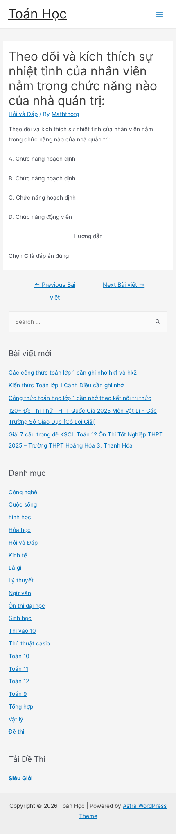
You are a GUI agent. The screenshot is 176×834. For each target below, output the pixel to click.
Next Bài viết (123, 285)
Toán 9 (18, 694)
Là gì (15, 567)
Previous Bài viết (54, 287)
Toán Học (37, 14)
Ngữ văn (20, 593)
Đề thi (16, 731)
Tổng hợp (21, 706)
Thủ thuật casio (29, 643)
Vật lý (16, 719)
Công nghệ (23, 492)
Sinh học (20, 618)
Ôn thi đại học (27, 605)
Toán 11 (18, 669)
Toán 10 (19, 656)
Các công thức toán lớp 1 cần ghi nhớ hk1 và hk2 (73, 372)
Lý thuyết (21, 580)
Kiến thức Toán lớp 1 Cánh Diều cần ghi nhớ (66, 385)
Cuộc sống (23, 504)
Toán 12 (19, 681)
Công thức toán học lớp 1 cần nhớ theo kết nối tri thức (80, 398)
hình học (20, 517)
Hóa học (20, 530)
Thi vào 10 (22, 630)
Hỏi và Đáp (23, 114)
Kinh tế (18, 555)
